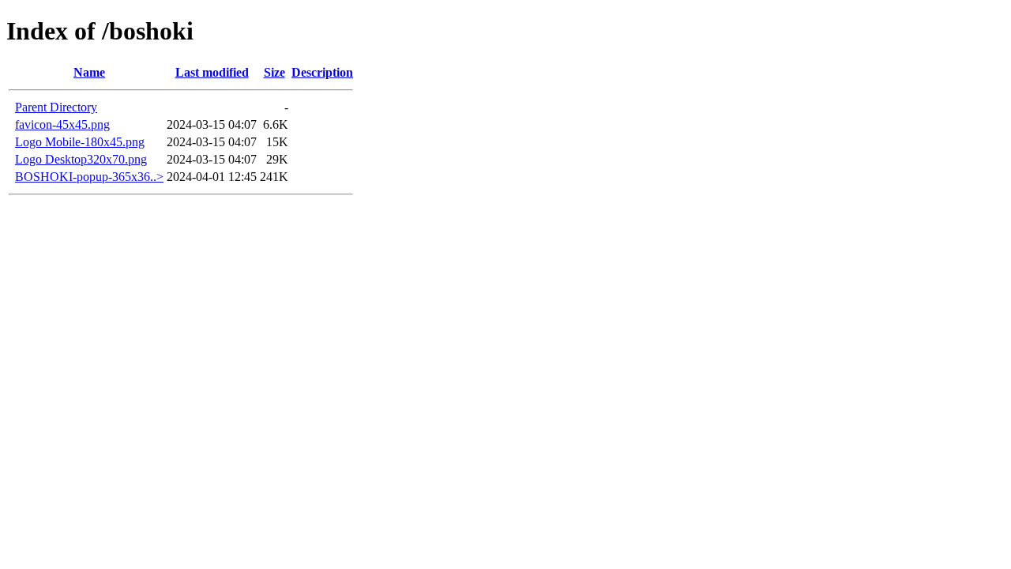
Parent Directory (56, 107)
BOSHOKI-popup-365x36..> (89, 176)
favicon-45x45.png (62, 124)
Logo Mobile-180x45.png (80, 142)
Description (322, 72)
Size (274, 72)
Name (89, 72)
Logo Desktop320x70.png (81, 159)
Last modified (212, 72)
